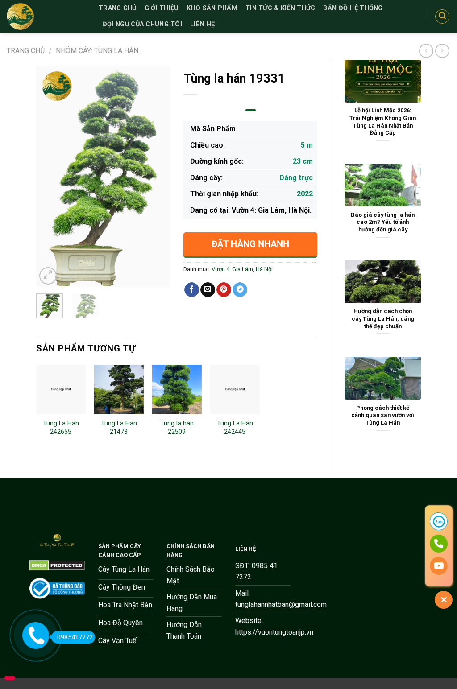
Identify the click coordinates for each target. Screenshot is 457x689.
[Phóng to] (48, 276)
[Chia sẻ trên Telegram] (240, 289)
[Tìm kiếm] (442, 16)
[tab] (250, 110)
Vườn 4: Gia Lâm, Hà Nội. (243, 269)
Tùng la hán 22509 (177, 428)
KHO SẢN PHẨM (212, 8)
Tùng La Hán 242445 (235, 428)
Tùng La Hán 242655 (61, 428)
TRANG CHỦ (118, 8)
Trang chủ (26, 50)
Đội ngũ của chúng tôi (142, 24)
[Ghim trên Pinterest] (223, 289)
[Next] (156, 176)
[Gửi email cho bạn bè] (207, 289)
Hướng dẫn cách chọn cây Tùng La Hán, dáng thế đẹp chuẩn (383, 318)
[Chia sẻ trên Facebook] (191, 289)
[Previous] (50, 176)
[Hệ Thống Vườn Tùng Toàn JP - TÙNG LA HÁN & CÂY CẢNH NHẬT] (46, 16)
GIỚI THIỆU (162, 8)
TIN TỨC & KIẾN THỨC (280, 8)
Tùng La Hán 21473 (119, 428)
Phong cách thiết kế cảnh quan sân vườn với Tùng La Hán (382, 415)
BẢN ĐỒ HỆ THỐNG (352, 8)
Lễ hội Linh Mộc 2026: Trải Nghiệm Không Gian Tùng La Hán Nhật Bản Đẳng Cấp (382, 121)
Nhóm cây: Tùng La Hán (97, 50)
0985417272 (75, 637)
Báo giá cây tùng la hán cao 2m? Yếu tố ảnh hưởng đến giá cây (383, 222)
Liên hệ (202, 24)
